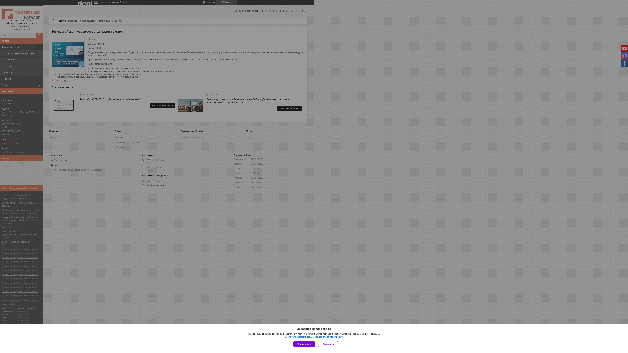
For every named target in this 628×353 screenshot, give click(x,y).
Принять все (304, 344)
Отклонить (328, 344)
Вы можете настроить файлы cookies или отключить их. (313, 337)
